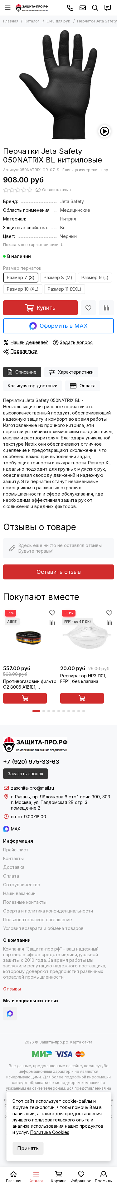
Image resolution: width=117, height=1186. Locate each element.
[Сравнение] (106, 307)
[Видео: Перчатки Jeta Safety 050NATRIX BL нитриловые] (104, 131)
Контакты (13, 858)
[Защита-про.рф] (32, 8)
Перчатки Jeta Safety (97, 21)
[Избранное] (88, 307)
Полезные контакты (24, 902)
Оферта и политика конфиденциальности (48, 910)
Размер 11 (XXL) (64, 289)
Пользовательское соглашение (37, 919)
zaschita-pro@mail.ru (82, 8)
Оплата (87, 385)
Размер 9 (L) (95, 277)
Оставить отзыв (59, 572)
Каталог (32, 21)
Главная (10, 21)
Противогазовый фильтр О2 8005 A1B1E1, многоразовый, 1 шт (29, 684)
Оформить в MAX (64, 325)
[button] (36, 711)
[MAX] (10, 1013)
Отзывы (12, 988)
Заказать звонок (25, 773)
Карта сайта (81, 1042)
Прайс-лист (15, 849)
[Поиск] (95, 8)
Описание (26, 372)
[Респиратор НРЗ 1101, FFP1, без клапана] (87, 635)
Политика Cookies (49, 1132)
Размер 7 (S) (21, 277)
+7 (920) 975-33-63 (70, 8)
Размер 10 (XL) (23, 289)
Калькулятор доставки (32, 385)
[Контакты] (107, 8)
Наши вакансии (19, 893)
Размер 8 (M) (58, 277)
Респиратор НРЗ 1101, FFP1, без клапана (83, 678)
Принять (28, 1148)
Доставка (13, 867)
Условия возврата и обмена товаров (43, 928)
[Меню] (8, 8)
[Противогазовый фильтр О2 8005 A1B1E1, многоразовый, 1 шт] (30, 635)
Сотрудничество (21, 884)
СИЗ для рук (58, 21)
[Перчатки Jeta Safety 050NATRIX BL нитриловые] (58, 85)
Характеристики (76, 372)
